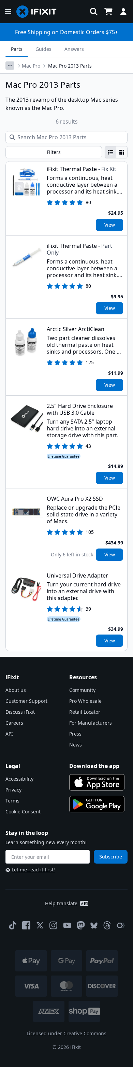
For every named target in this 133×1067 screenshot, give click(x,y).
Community (82, 690)
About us (15, 690)
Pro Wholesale (85, 701)
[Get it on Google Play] (96, 804)
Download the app (94, 766)
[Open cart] (108, 11)
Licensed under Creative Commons (66, 1033)
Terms (12, 800)
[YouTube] (67, 925)
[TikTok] (13, 925)
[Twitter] (40, 925)
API (9, 733)
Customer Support (26, 701)
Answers (74, 49)
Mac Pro (31, 65)
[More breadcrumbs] (9, 65)
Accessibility (19, 779)
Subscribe (110, 856)
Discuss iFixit (20, 712)
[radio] (110, 152)
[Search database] (94, 11)
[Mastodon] (81, 925)
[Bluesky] (94, 925)
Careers (14, 723)
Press (75, 733)
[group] (116, 152)
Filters (54, 152)
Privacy (13, 789)
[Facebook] (26, 925)
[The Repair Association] (121, 925)
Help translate (61, 903)
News (75, 744)
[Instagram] (53, 925)
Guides (43, 49)
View (109, 225)
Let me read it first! (33, 869)
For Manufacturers (90, 723)
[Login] (123, 11)
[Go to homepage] (39, 11)
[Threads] (107, 925)
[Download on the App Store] (96, 782)
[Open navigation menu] (8, 11)
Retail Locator (84, 712)
